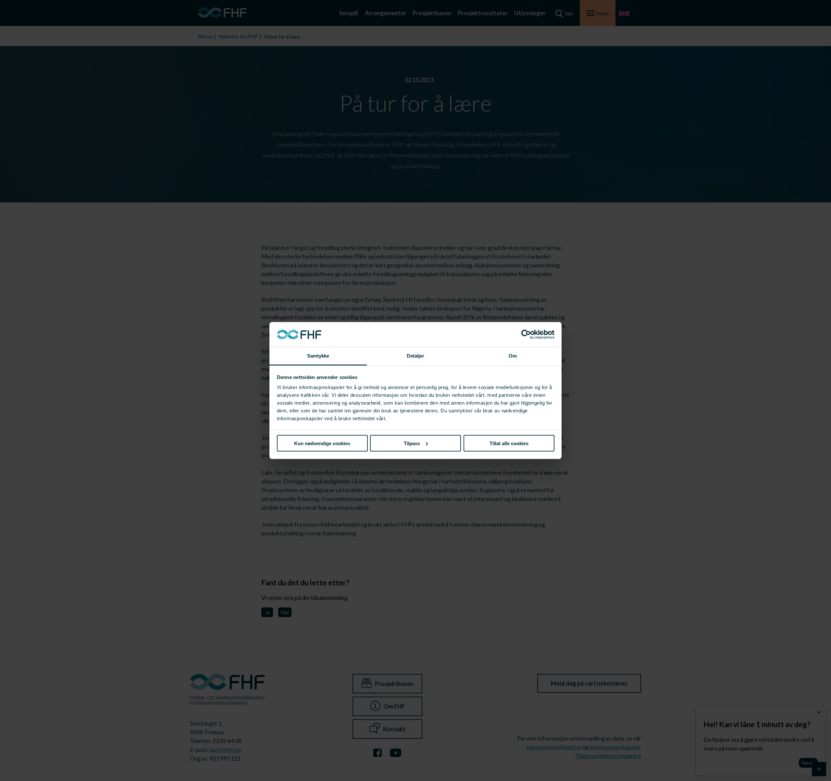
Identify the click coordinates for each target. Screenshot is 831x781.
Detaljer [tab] (416, 356)
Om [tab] (513, 356)
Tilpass (412, 443)
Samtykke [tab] (318, 356)
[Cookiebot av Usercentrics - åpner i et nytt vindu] (526, 334)
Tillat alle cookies (509, 443)
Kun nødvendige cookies (322, 443)
